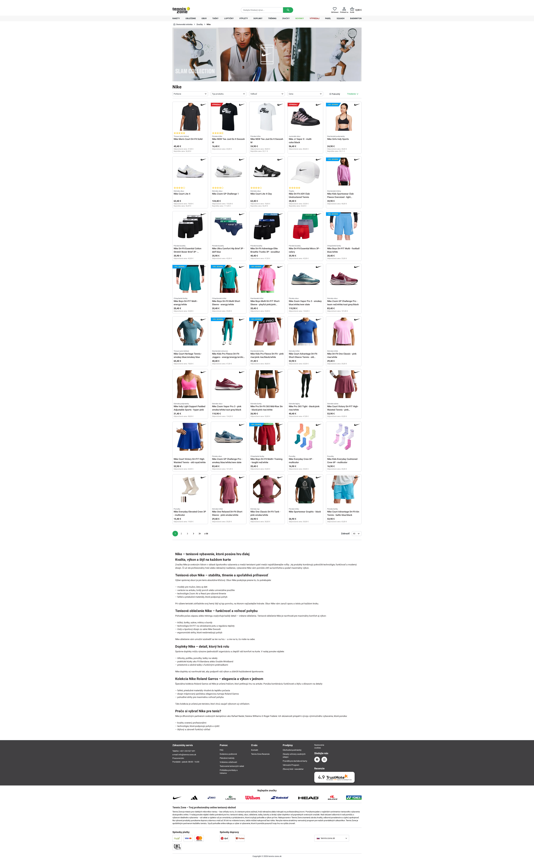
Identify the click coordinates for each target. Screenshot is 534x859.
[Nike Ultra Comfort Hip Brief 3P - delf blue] (228, 226)
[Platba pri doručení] (177, 846)
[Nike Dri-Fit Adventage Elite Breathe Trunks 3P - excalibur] (267, 226)
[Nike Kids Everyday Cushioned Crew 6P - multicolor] (344, 437)
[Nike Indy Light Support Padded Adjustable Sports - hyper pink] (190, 384)
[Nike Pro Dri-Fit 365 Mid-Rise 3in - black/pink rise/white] (267, 384)
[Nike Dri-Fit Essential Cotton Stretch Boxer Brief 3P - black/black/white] (190, 226)
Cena (291, 94)
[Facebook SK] (317, 759)
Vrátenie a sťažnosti (228, 762)
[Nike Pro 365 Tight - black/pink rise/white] (305, 384)
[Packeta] (240, 838)
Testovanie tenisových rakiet (232, 766)
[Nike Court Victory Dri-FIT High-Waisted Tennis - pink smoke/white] (344, 384)
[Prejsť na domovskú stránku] (181, 10)
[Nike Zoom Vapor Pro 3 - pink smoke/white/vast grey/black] (228, 384)
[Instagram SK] (324, 759)
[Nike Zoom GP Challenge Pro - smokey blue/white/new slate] (228, 437)
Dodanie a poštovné (228, 754)
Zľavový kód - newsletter (293, 769)
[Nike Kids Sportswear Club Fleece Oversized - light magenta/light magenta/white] (344, 171)
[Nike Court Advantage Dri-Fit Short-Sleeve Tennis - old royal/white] (305, 331)
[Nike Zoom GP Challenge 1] (228, 171)
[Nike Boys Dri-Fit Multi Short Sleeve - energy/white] (228, 279)
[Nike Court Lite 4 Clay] (267, 171)
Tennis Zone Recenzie (260, 754)
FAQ (221, 750)
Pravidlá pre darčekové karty (295, 761)
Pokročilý (336, 94)
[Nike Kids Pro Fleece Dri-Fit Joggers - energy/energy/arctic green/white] (228, 331)
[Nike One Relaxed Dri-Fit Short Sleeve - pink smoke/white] (228, 489)
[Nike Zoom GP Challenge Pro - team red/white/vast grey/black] (344, 279)
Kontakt (254, 750)
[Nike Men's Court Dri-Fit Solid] (190, 117)
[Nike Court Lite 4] (190, 171)
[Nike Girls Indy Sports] (344, 117)
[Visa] (188, 838)
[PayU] (177, 838)
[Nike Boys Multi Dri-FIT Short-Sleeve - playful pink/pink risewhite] (267, 279)
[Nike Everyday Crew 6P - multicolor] (305, 437)
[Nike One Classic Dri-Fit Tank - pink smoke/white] (267, 489)
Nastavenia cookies (317, 746)
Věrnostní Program (291, 765)
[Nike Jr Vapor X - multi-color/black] (305, 117)
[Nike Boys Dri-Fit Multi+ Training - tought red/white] (267, 437)
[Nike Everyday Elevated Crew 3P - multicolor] (190, 489)
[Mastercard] (199, 838)
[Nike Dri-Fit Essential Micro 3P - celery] (305, 226)
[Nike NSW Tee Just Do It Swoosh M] (228, 117)
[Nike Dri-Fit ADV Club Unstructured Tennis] (305, 171)
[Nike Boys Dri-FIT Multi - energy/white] (190, 279)
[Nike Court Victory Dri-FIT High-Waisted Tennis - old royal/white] (190, 437)
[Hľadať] (288, 10)
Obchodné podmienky (292, 750)
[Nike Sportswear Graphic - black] (305, 489)
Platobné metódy (227, 758)
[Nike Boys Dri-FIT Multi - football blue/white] (344, 226)
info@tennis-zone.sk (187, 754)
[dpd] (224, 838)
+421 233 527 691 (191, 2)
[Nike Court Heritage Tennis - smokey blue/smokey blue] (190, 331)
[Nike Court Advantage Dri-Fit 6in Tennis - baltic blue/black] (344, 489)
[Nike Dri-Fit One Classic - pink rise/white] (344, 331)
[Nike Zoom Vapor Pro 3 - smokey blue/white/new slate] (305, 279)
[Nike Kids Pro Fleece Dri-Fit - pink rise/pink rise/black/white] (267, 331)
